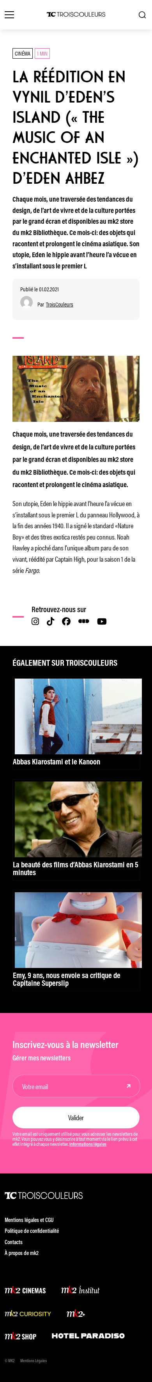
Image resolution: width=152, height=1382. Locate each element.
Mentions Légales (33, 1361)
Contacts (14, 1243)
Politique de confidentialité (32, 1231)
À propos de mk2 (22, 1254)
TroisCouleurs (59, 304)
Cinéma (22, 53)
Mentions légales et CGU (29, 1221)
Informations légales (87, 1144)
